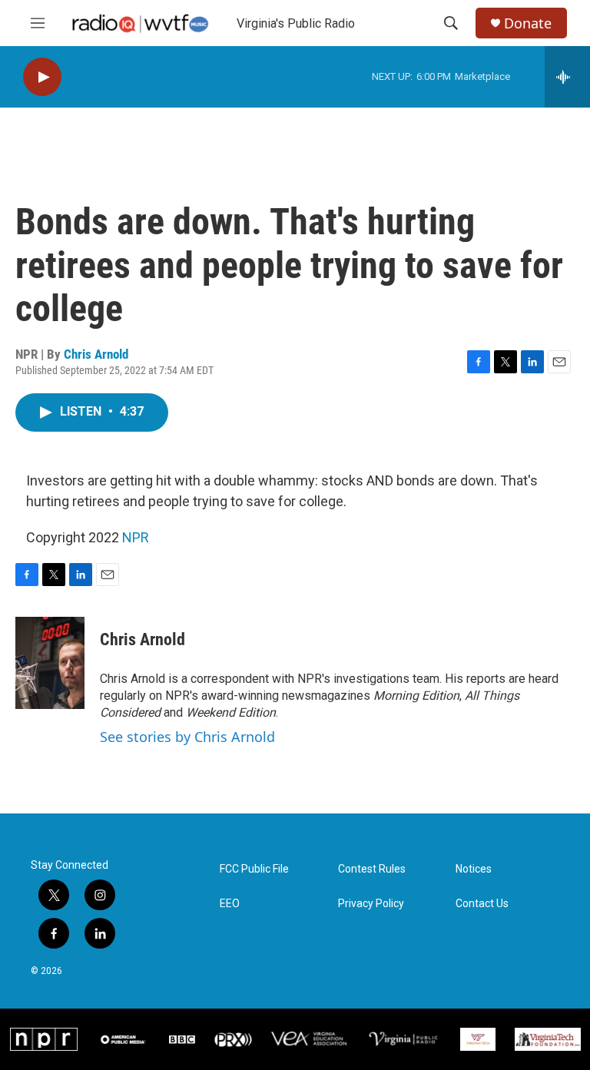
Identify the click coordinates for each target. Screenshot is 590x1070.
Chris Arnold (96, 354)
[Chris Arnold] (50, 663)
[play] (42, 77)
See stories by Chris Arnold (187, 736)
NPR (135, 537)
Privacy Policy (371, 903)
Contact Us (482, 903)
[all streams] (567, 77)
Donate (528, 23)
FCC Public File (254, 869)
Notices (474, 869)
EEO (230, 903)
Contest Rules (372, 869)
